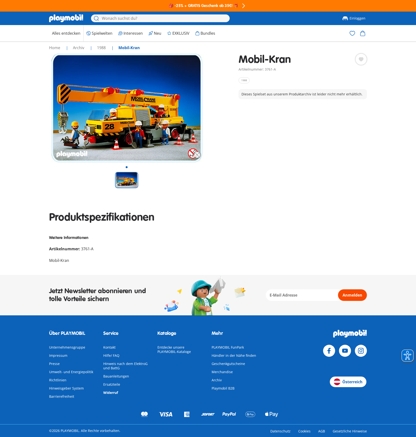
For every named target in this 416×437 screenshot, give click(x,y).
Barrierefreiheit (61, 396)
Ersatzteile (111, 384)
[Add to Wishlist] (361, 59)
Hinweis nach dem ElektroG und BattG (125, 365)
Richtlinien (57, 380)
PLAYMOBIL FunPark (228, 347)
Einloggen (357, 18)
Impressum (58, 355)
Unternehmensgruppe (67, 347)
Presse (54, 363)
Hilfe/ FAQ (111, 355)
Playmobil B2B (223, 388)
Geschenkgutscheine (228, 363)
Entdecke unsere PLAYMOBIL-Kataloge (174, 349)
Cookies (304, 431)
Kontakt (109, 347)
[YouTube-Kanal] (345, 351)
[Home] (66, 18)
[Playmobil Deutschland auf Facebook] (329, 351)
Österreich (352, 381)
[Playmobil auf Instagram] (361, 351)
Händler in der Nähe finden (234, 355)
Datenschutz (280, 431)
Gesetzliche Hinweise (350, 431)
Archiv (217, 380)
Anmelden (352, 295)
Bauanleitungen (116, 376)
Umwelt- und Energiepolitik (71, 372)
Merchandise (222, 372)
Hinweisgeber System (66, 388)
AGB (321, 431)
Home (55, 47)
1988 (102, 47)
